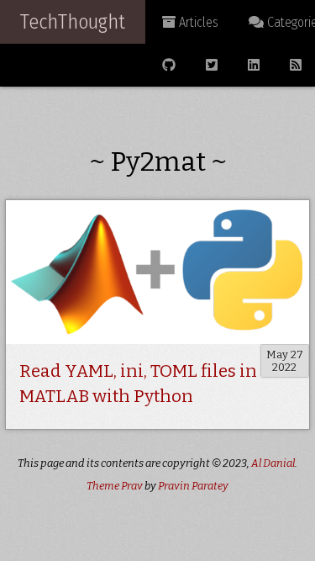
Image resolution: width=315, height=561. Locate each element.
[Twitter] (211, 65)
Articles (197, 22)
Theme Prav (115, 485)
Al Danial (273, 463)
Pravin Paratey (193, 485)
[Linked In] (253, 65)
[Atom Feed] (295, 65)
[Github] (169, 65)
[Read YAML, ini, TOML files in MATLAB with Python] (157, 272)
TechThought (72, 22)
